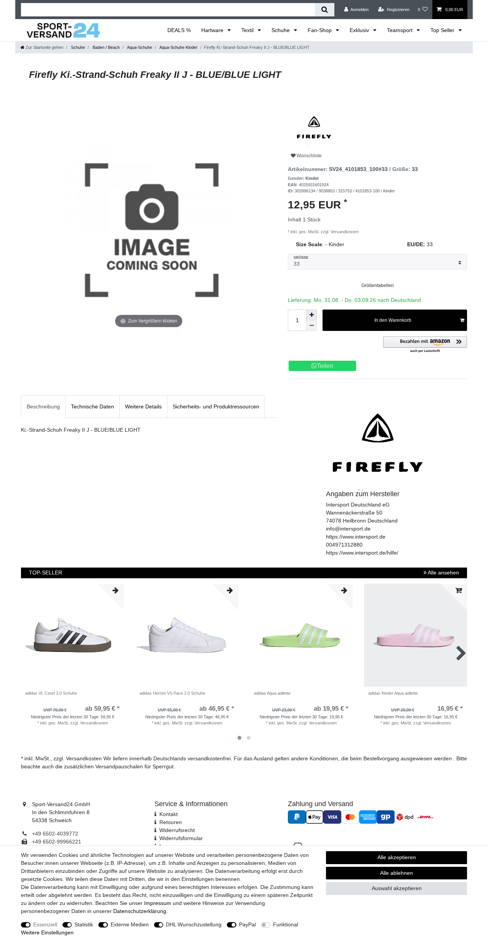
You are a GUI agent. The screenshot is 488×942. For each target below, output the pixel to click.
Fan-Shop (320, 30)
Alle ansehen (443, 572)
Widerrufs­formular (181, 838)
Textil (248, 30)
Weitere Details (143, 406)
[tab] (43, 406)
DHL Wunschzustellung (194, 924)
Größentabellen (377, 285)
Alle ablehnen (396, 873)
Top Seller (443, 30)
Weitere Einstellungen (47, 932)
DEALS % (179, 30)
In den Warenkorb (392, 320)
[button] (425, 344)
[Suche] (324, 9)
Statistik (83, 924)
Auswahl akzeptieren (397, 888)
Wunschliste (308, 155)
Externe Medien (130, 924)
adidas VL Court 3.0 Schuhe (51, 693)
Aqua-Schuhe (139, 47)
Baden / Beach (106, 47)
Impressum (157, 903)
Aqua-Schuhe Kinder (178, 47)
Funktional (285, 924)
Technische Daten (92, 406)
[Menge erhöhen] (311, 315)
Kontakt (168, 814)
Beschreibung (43, 406)
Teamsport (400, 30)
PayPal (247, 924)
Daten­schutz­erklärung (139, 911)
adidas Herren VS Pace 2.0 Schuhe (172, 693)
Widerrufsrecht (177, 830)
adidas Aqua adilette (272, 693)
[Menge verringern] (311, 325)
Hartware (213, 30)
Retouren (170, 822)
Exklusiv (360, 30)
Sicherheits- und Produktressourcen (216, 406)
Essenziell (45, 924)
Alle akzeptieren (396, 857)
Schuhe (281, 30)
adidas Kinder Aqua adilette (393, 693)
